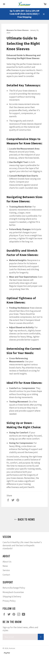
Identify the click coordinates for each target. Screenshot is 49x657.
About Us (7, 561)
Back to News (26, 519)
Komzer (12, 648)
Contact (6, 574)
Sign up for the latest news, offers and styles (20, 629)
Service (6, 570)
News (5, 566)
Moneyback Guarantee (13, 592)
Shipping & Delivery (12, 596)
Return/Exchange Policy (14, 587)
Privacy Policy (9, 600)
